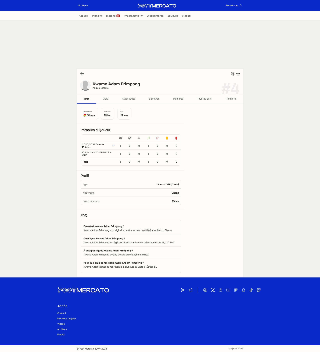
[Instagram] (220, 289)
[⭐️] (238, 74)
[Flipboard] (235, 289)
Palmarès (178, 98)
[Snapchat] (243, 289)
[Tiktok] (251, 289)
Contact (61, 313)
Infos (87, 98)
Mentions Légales (66, 318)
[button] (83, 5)
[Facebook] (205, 289)
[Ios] (190, 289)
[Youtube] (228, 289)
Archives (62, 329)
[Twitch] (258, 289)
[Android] (183, 289)
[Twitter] (212, 289)
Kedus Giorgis (100, 87)
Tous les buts (204, 98)
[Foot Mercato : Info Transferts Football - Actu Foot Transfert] (157, 6)
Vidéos (61, 323)
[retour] (82, 74)
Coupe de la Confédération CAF (97, 154)
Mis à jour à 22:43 (235, 348)
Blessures (154, 98)
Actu (105, 98)
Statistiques (128, 98)
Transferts (230, 98)
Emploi (60, 334)
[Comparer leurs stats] (233, 74)
